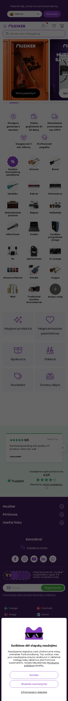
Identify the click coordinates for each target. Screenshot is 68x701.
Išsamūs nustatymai (34, 684)
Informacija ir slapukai (34, 692)
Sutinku (34, 675)
